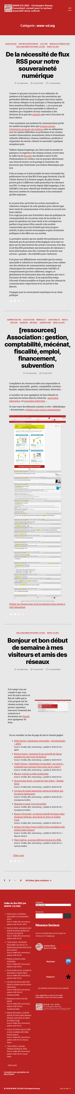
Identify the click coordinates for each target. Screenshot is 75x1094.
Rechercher (39, 912)
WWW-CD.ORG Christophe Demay (25, 1088)
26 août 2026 (38, 83)
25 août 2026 (47, 373)
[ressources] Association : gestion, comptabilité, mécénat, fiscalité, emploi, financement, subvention (37, 347)
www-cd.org (53, 47)
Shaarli (26, 716)
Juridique (23, 322)
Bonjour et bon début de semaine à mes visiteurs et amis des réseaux (37, 651)
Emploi (65, 320)
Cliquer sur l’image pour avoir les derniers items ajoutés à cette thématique (37, 606)
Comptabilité (54, 320)
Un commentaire (55, 669)
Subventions (45, 322)
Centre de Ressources (28, 44)
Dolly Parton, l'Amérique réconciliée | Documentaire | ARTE (18, 916)
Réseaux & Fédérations (60, 44)
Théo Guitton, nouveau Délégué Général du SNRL (37, 840)
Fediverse (51, 936)
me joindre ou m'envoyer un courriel (53, 988)
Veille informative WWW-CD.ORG (30, 47)
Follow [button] (65, 947)
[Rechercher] (67, 915)
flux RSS (28, 156)
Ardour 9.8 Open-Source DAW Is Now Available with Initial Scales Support (19, 1032)
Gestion (13, 322)
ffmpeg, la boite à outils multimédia (31, 774)
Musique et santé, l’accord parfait (30, 804)
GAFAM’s (36, 114)
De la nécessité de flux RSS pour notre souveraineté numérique (37, 64)
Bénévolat (41, 320)
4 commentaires (54, 83)
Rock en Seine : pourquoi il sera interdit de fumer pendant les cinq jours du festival (19, 930)
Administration (14, 320)
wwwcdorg (24, 83)
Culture (44, 44)
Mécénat (34, 322)
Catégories (39, 902)
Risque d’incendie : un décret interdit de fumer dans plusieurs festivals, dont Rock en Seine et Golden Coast (39, 817)
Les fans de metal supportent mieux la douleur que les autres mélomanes (19, 984)
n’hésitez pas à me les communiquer (42, 409)
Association (11, 44)
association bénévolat (34, 401)
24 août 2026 (38, 669)
